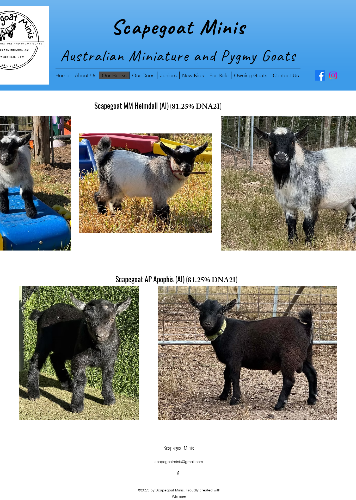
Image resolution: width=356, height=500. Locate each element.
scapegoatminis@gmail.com (179, 461)
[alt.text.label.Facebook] (320, 75)
